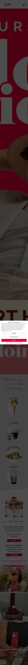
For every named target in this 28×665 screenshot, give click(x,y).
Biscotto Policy (8, 342)
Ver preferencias (14, 336)
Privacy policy (14, 342)
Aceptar (14, 340)
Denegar (14, 333)
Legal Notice (20, 342)
